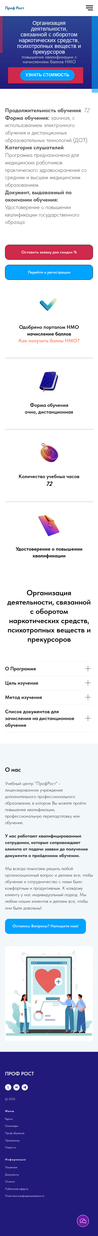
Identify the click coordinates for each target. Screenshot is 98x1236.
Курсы (9, 1119)
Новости (10, 1147)
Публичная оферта (16, 1189)
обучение (18, 1133)
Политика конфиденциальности (24, 1196)
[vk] (16, 1087)
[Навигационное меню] (89, 8)
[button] (45, 926)
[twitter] (8, 1087)
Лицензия (11, 1167)
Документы (12, 1174)
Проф (9, 1133)
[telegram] (25, 1087)
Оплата (10, 1181)
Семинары (11, 1126)
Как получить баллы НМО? (49, 341)
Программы (12, 1140)
